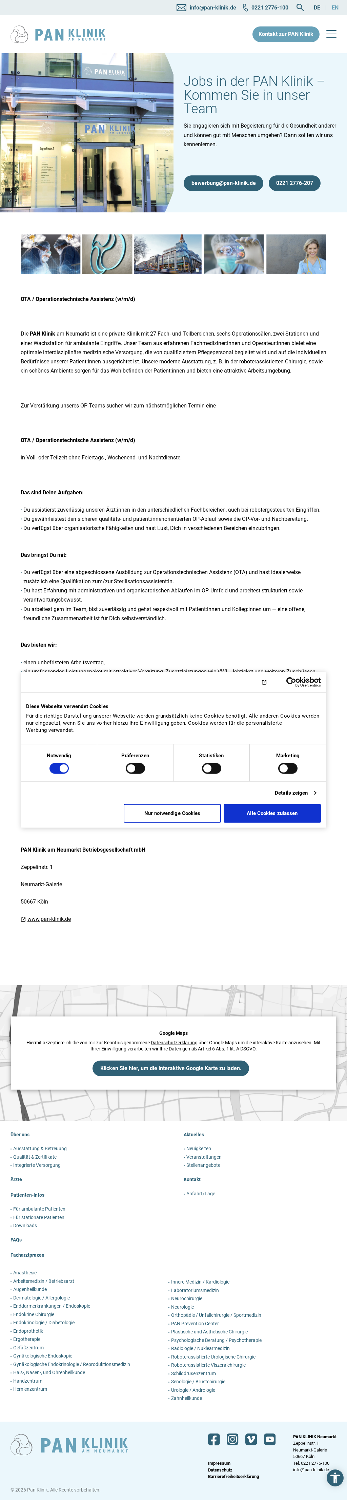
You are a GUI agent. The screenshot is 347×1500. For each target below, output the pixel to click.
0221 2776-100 (315, 1463)
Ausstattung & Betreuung (40, 1148)
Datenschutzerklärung (174, 1042)
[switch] (135, 770)
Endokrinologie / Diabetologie (44, 1322)
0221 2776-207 (294, 183)
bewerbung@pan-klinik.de (223, 183)
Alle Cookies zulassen (272, 813)
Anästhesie (25, 1272)
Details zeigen (291, 793)
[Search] (300, 7)
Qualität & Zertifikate (35, 1157)
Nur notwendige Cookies (172, 813)
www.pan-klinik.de (49, 919)
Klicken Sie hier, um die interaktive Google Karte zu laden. (171, 1068)
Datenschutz (220, 1470)
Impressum (219, 1463)
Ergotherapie (26, 1339)
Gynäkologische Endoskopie (42, 1356)
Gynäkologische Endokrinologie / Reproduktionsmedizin (71, 1364)
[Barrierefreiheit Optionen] (335, 1477)
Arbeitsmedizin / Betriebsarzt (43, 1281)
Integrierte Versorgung (37, 1165)
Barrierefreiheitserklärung (233, 1476)
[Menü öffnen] (331, 34)
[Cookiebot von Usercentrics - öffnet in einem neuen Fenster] (291, 682)
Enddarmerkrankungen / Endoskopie (51, 1306)
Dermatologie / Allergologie (41, 1297)
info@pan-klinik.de (311, 1469)
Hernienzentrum (30, 1389)
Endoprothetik (28, 1331)
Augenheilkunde (30, 1289)
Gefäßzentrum (28, 1347)
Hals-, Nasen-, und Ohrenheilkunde (49, 1372)
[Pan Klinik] (58, 34)
